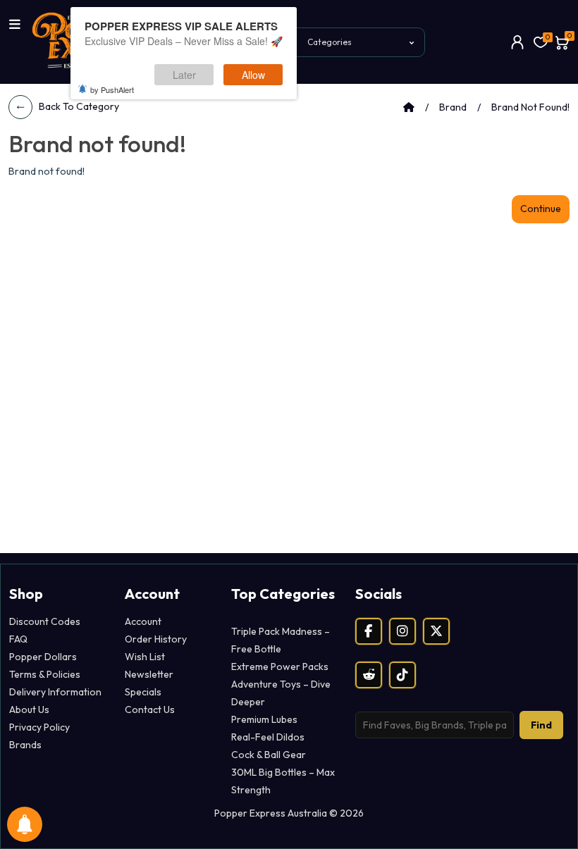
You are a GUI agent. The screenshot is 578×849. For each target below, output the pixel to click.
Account (143, 621)
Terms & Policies (44, 674)
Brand (453, 107)
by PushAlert (112, 89)
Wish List (145, 656)
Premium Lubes (264, 719)
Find (541, 725)
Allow (253, 75)
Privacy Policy (39, 727)
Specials (143, 692)
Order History (156, 639)
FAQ (18, 639)
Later (184, 75)
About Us (29, 709)
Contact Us (150, 709)
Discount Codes (44, 621)
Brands (25, 744)
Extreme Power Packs (279, 666)
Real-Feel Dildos (268, 737)
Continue (540, 208)
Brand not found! (530, 107)
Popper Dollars (43, 656)
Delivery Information (55, 692)
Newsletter (149, 674)
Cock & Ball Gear (268, 754)
